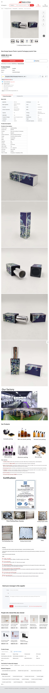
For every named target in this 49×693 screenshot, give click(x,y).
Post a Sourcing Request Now (35, 606)
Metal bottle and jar (28, 658)
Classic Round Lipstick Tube (36, 670)
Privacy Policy (42, 688)
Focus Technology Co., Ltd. (16, 688)
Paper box (38, 658)
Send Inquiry (12, 60)
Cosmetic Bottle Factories (17, 676)
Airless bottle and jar (5, 658)
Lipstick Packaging (25, 679)
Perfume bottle (27, 654)
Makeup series (15, 658)
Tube (37, 656)
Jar (25, 656)
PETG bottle (38, 654)
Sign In (3, 90)
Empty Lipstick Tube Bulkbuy (30, 682)
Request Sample (21, 63)
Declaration (37, 688)
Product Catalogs (18, 651)
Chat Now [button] (37, 60)
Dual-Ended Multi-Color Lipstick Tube (9, 670)
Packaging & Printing (7, 8)
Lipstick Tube (21, 8)
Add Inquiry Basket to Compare (24, 45)
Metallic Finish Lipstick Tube (23, 670)
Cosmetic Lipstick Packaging (36, 679)
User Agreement (31, 688)
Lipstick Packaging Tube (18, 682)
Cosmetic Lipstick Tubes (6, 682)
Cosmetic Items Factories (29, 676)
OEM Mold (3, 654)
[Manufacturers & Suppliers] (25, 2)
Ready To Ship (15, 654)
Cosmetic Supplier (40, 676)
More (2, 684)
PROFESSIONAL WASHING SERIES (19, 656)
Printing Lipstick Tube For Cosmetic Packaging (10, 679)
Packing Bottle (15, 8)
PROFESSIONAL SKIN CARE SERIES (7, 656)
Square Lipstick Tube (27, 8)
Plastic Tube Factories (6, 676)
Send (11, 606)
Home (2, 8)
